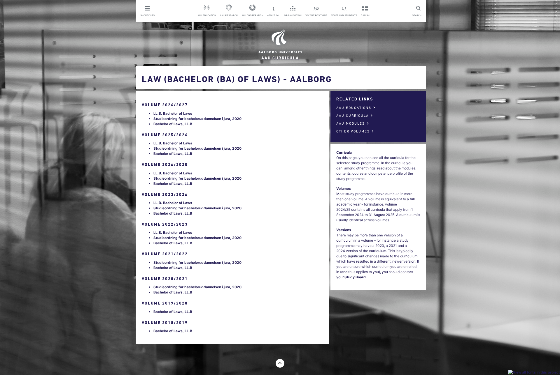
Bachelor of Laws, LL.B (172, 124)
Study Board (355, 277)
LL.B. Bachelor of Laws (172, 113)
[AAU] (280, 41)
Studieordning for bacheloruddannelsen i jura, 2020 (197, 118)
